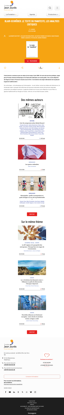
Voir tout (32, 214)
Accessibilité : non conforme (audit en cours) (32, 406)
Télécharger (33, 61)
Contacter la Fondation (32, 376)
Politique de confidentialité (32, 408)
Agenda (32, 14)
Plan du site (32, 401)
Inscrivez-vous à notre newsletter (13, 384)
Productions (52, 14)
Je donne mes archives (46, 365)
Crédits (32, 404)
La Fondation (10, 14)
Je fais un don (46, 362)
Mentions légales (32, 402)
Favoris (5, 67)
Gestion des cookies (32, 409)
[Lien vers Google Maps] (3, 358)
